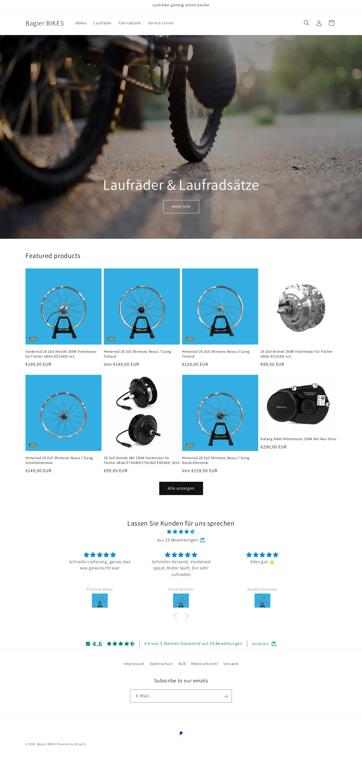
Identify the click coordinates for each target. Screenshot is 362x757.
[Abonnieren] (225, 696)
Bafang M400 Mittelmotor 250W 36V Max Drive (298, 439)
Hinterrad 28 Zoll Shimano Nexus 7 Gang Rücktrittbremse (216, 460)
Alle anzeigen (181, 488)
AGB (182, 663)
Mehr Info (181, 206)
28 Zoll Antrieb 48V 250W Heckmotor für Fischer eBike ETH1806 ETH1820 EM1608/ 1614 (141, 460)
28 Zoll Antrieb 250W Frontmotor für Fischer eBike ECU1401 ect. (296, 354)
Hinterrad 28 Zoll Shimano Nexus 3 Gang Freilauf (216, 354)
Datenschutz (161, 663)
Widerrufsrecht (204, 663)
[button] (306, 23)
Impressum (134, 663)
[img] (181, 532)
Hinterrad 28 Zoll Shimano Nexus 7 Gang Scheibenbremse (59, 460)
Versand (230, 663)
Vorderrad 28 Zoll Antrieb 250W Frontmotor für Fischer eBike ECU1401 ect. (61, 354)
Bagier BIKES (46, 744)
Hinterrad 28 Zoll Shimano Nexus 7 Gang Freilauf (137, 354)
